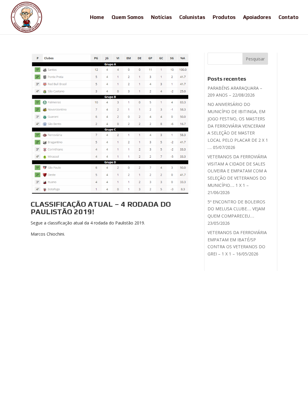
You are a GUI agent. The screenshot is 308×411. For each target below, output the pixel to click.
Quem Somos (127, 17)
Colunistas (192, 17)
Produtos (224, 17)
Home (97, 17)
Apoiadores (257, 17)
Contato (288, 17)
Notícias (161, 17)
